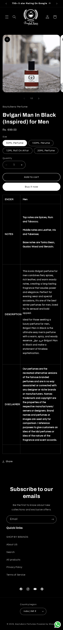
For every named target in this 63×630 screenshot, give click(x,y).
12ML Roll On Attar (17, 150)
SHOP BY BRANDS (17, 537)
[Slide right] (38, 98)
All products (13, 560)
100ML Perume (41, 143)
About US (11, 544)
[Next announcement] (56, 3)
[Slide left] (24, 98)
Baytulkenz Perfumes (25, 624)
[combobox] (40, 219)
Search (10, 552)
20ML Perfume (46, 150)
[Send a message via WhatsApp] (57, 624)
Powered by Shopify (46, 624)
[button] (6, 17)
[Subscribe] (52, 519)
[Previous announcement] (6, 3)
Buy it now (31, 186)
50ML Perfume (15, 143)
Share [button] (9, 461)
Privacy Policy (14, 567)
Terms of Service (15, 575)
